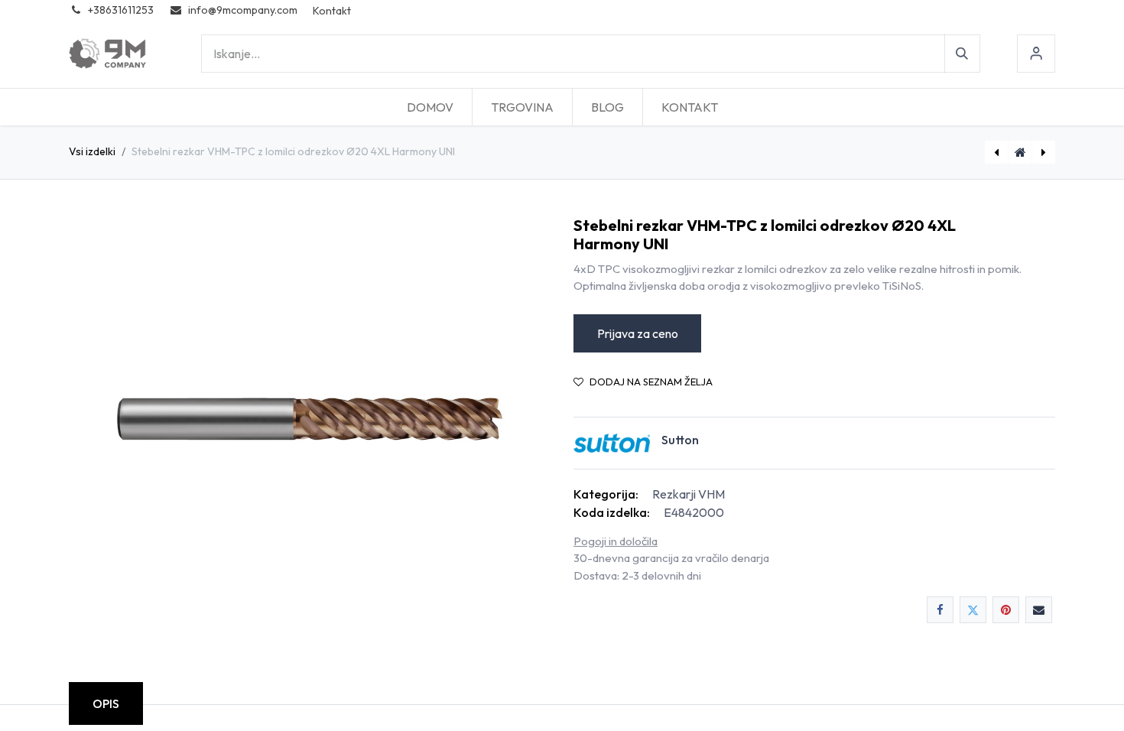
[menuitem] (430, 107)
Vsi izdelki (92, 151)
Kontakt (332, 11)
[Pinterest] (1005, 609)
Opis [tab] (106, 703)
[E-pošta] (1038, 609)
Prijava (1036, 53)
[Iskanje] (962, 53)
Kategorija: (605, 494)
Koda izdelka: (611, 512)
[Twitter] (973, 609)
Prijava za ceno (637, 333)
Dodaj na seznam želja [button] (651, 382)
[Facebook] (940, 609)
